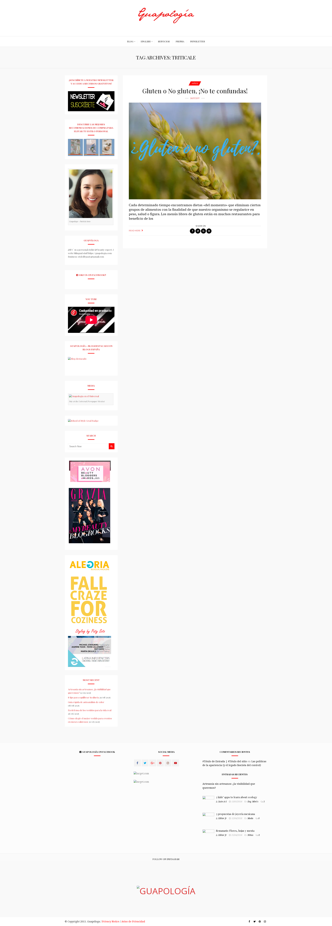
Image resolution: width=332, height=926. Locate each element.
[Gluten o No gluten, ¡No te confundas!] (195, 151)
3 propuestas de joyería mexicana (235, 814)
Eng (249, 801)
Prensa (180, 41)
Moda (250, 818)
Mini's (255, 801)
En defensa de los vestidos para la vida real (89, 710)
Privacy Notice (110, 921)
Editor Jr (222, 818)
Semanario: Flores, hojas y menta (235, 830)
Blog (130, 41)
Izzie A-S (222, 801)
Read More (134, 230)
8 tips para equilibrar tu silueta (83, 697)
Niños (195, 83)
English (146, 41)
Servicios (164, 41)
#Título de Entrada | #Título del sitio (224, 761)
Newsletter (197, 41)
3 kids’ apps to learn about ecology (236, 797)
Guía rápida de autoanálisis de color (86, 702)
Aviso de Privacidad (133, 921)
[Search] (111, 446)
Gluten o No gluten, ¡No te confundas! (195, 91)
